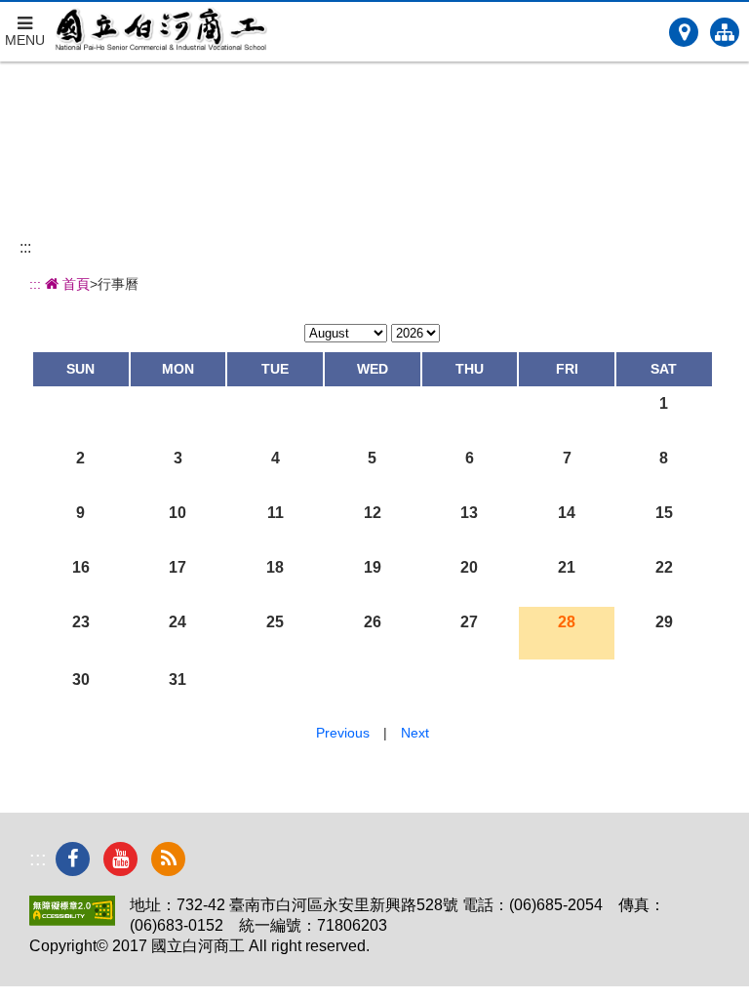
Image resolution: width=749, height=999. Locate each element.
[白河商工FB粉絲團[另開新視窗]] (73, 859)
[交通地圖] (683, 32)
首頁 (74, 284)
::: (25, 247)
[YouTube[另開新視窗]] (120, 859)
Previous (343, 732)
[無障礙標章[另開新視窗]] (72, 920)
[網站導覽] (724, 32)
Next (415, 732)
